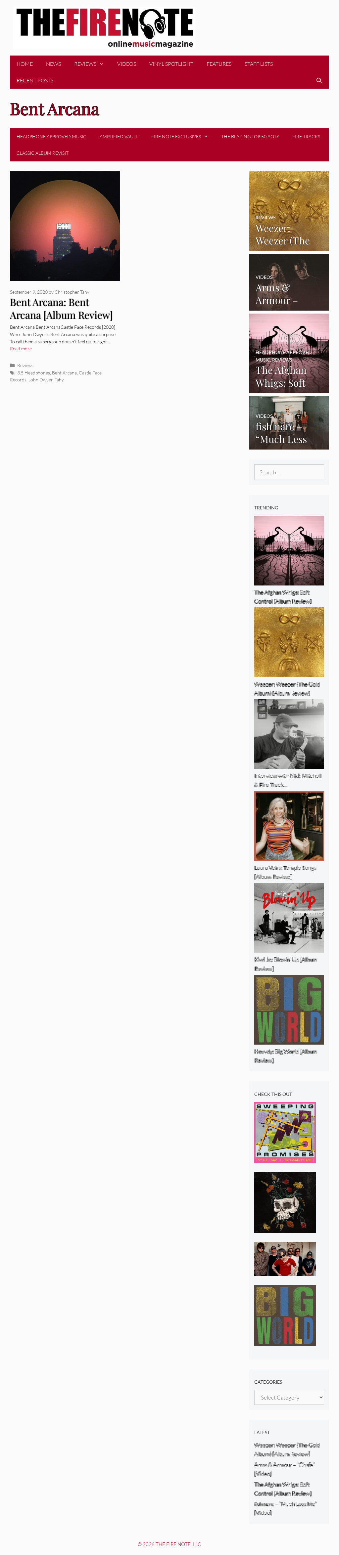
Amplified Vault (119, 136)
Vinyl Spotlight (171, 64)
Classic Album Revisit (43, 153)
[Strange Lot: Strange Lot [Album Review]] (285, 1228)
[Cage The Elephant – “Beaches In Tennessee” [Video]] (285, 1271)
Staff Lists (259, 64)
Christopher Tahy (72, 292)
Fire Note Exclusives (176, 136)
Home (25, 64)
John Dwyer (40, 379)
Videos (126, 64)
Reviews (85, 64)
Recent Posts (35, 80)
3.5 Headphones (33, 372)
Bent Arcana (64, 372)
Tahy (59, 379)
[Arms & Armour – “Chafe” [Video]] (289, 306)
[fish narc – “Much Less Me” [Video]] (289, 445)
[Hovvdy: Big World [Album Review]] (285, 1341)
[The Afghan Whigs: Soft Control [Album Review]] (289, 388)
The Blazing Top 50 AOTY (250, 136)
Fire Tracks (306, 136)
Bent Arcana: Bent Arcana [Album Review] (61, 308)
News (53, 64)
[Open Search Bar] (319, 80)
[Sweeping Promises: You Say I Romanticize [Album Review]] (285, 1158)
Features (219, 64)
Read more (21, 348)
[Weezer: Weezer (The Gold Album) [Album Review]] (289, 246)
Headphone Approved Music (51, 136)
